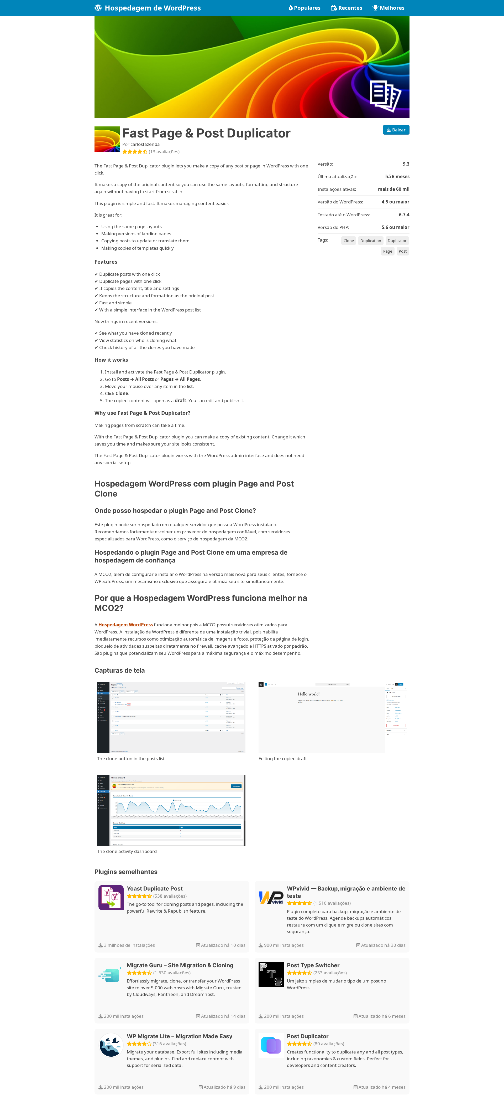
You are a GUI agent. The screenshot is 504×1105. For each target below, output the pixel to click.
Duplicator (397, 240)
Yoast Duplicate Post (155, 888)
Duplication (370, 240)
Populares (307, 7)
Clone (349, 240)
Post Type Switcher (313, 965)
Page (387, 251)
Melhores (392, 7)
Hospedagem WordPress (125, 625)
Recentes (350, 7)
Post (403, 251)
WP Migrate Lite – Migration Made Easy (179, 1036)
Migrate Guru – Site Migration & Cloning (180, 965)
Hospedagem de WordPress (152, 7)
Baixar (398, 130)
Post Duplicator (308, 1036)
